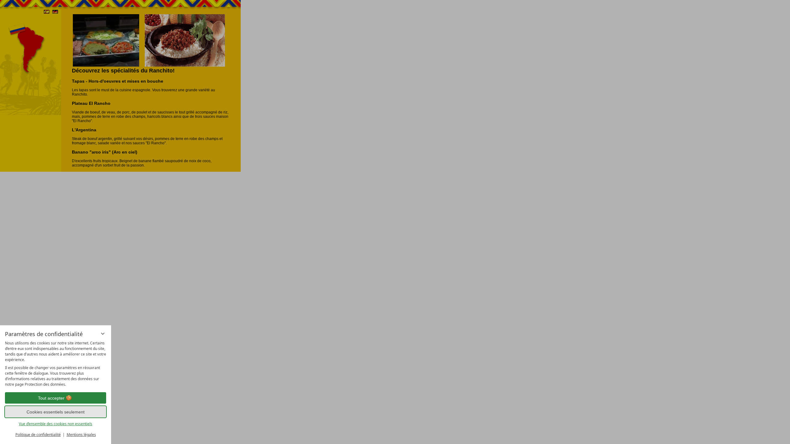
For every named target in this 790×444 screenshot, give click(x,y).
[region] (55, 363)
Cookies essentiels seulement (56, 411)
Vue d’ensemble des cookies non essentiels (55, 423)
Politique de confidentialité (38, 434)
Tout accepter (51, 398)
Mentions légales (81, 434)
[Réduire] (102, 333)
